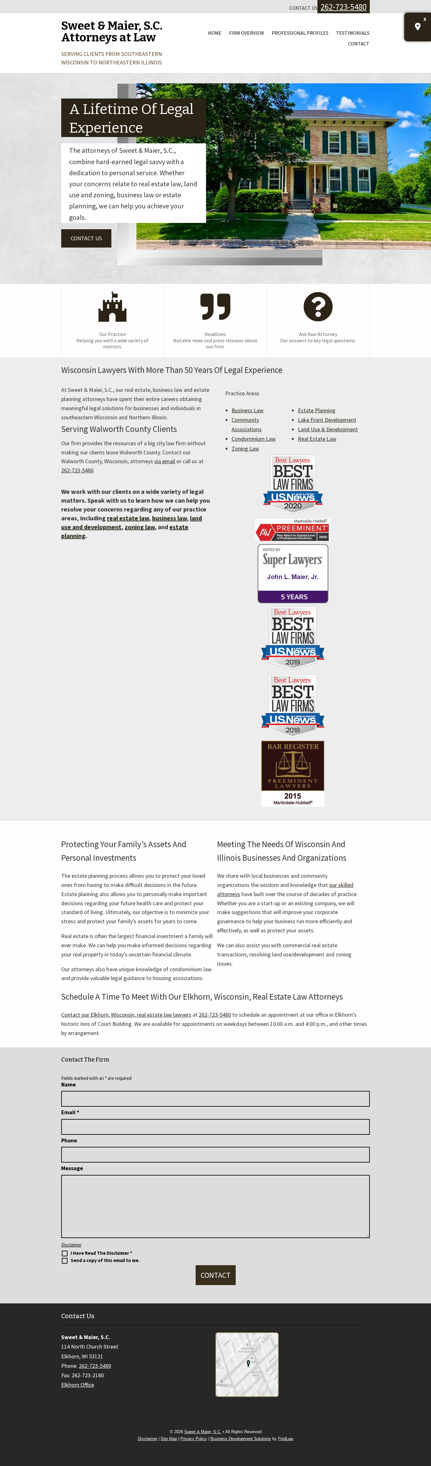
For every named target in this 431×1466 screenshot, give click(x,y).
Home (214, 33)
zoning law (140, 527)
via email (164, 461)
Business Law (247, 410)
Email (70, 1112)
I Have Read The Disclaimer (101, 1253)
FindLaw (285, 1438)
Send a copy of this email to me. (105, 1260)
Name (68, 1084)
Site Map (169, 1438)
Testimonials (352, 33)
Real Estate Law (317, 438)
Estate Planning (316, 410)
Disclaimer (71, 1245)
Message (72, 1168)
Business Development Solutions (240, 1438)
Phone (69, 1140)
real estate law (128, 518)
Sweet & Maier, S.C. (202, 1431)
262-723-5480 (344, 6)
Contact (358, 43)
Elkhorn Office (77, 1384)
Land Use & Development (328, 429)
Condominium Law (254, 438)
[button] (424, 1420)
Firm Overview (246, 33)
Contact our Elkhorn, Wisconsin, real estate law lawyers (126, 1014)
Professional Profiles (300, 33)
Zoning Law (245, 448)
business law (169, 518)
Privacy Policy (193, 1438)
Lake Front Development (327, 419)
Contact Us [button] (86, 238)
